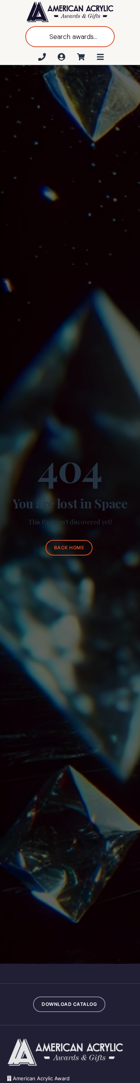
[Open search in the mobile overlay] (70, 36)
